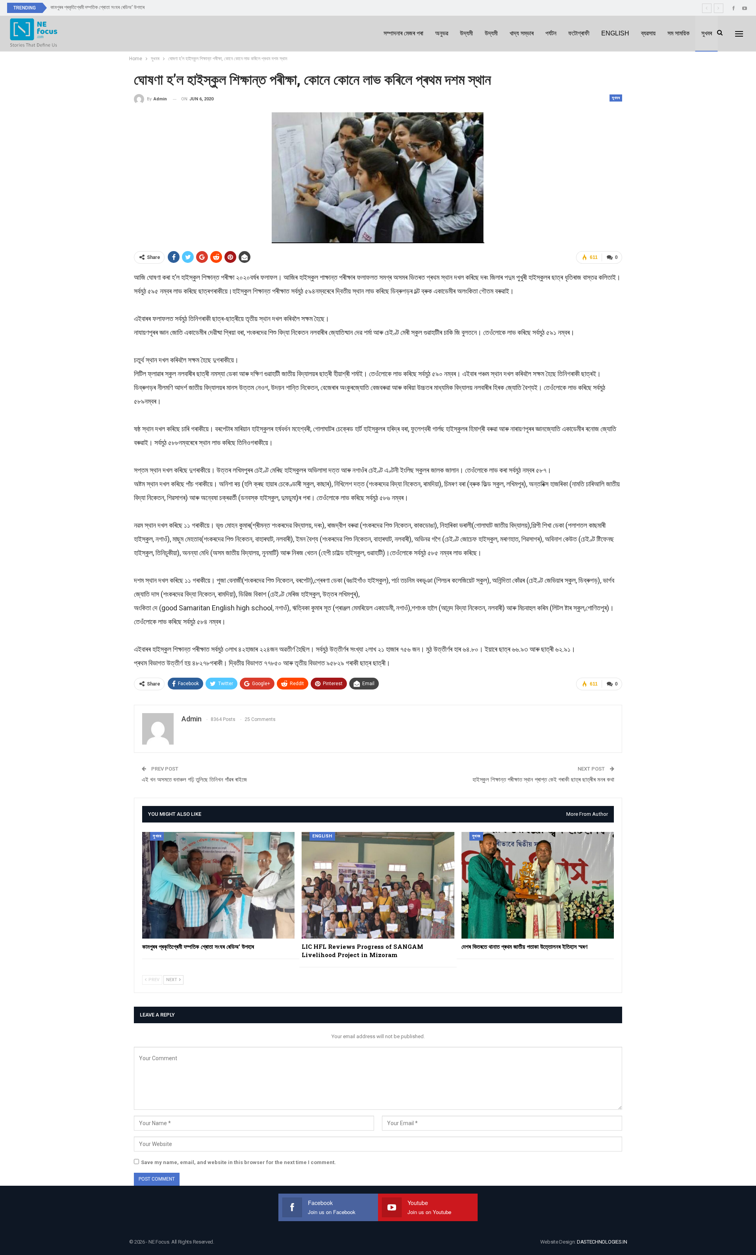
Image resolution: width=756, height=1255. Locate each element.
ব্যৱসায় (648, 33)
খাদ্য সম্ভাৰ (522, 33)
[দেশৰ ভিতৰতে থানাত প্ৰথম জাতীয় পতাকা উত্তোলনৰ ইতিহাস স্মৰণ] (537, 885)
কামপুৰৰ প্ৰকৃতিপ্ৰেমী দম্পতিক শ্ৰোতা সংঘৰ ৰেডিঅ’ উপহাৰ (97, 7)
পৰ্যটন (550, 33)
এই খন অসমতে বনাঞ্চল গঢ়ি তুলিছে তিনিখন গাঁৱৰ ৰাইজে (194, 779)
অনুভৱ (441, 33)
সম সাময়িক (678, 33)
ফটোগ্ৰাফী (578, 33)
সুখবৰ (706, 33)
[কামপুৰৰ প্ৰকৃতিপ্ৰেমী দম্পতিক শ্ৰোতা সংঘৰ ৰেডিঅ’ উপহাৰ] (218, 885)
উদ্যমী (466, 33)
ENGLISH (615, 33)
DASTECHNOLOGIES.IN (602, 1242)
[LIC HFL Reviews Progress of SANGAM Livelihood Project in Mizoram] (378, 885)
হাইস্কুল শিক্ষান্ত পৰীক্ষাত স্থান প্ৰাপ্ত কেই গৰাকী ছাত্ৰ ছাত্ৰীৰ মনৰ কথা (543, 779)
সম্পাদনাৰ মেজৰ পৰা (403, 33)
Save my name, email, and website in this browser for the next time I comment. (238, 1162)
